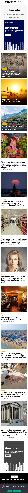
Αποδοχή (10, 491)
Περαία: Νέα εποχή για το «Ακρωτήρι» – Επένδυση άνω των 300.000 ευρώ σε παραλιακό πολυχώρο (14, 356)
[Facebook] (12, 477)
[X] (17, 477)
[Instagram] (14, 477)
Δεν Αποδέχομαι (17, 491)
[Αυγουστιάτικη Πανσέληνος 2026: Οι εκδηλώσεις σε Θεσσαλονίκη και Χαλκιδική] (14, 184)
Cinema (3, 274)
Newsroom (5, 68)
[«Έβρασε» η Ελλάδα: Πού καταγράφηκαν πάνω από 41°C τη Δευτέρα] (14, 92)
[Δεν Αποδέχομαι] (26, 488)
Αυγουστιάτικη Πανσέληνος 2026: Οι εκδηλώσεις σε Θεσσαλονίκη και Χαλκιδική (12, 203)
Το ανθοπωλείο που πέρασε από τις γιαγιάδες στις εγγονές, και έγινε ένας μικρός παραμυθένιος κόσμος (13, 165)
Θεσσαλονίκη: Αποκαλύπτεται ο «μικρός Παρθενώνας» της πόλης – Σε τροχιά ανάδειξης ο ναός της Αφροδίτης (14, 433)
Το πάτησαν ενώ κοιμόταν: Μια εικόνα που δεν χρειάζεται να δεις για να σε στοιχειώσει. (13, 394)
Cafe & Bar (4, 313)
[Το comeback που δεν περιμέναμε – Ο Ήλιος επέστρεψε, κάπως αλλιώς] (14, 299)
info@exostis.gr (4, 169)
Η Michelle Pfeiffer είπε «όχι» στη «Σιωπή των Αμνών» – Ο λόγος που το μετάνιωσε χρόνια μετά (13, 279)
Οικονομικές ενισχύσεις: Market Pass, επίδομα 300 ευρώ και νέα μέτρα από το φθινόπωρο (14, 241)
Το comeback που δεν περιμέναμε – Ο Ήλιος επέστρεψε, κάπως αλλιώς (11, 318)
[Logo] (14, 1)
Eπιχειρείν (3, 160)
